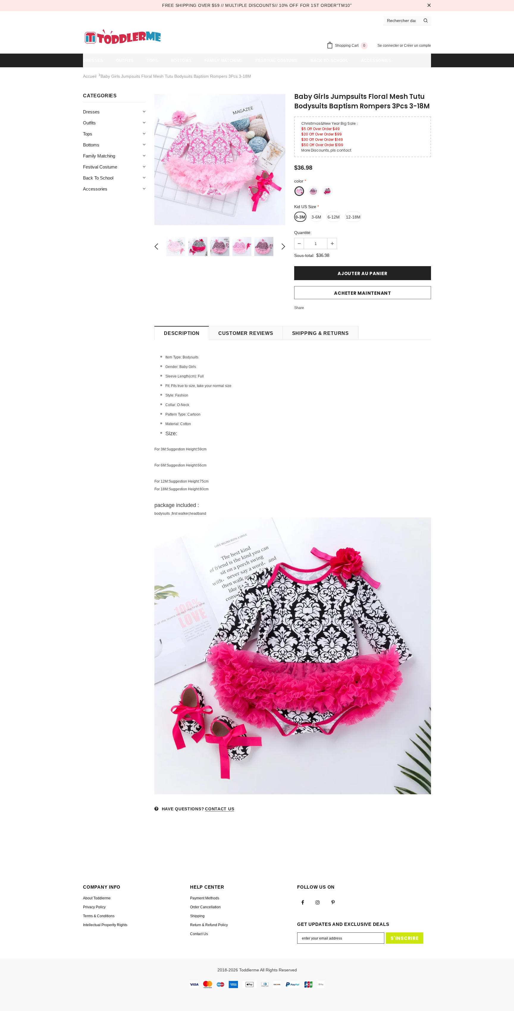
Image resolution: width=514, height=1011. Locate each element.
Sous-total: (304, 255)
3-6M (316, 217)
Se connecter (388, 45)
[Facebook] (302, 902)
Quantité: (302, 232)
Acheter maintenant (362, 293)
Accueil (89, 76)
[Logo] (122, 37)
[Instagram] (317, 902)
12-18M (353, 217)
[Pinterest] (332, 902)
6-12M (333, 217)
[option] (219, 159)
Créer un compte (417, 45)
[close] (429, 5)
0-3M (300, 217)
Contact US (219, 808)
